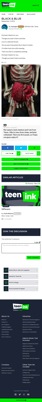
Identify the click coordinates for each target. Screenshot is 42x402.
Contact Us (5, 322)
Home (3, 14)
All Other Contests (7, 373)
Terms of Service (6, 337)
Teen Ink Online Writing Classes (31, 375)
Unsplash (16, 119)
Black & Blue (31, 14)
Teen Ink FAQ (5, 332)
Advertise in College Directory (31, 324)
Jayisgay (14, 26)
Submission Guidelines (29, 348)
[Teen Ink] (10, 5)
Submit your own (21, 168)
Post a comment (20, 159)
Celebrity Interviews (7, 329)
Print (4, 62)
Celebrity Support (6, 327)
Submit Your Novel (28, 346)
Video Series (26, 380)
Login (36, 242)
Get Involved (26, 356)
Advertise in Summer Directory (31, 327)
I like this (12, 153)
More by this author (15, 29)
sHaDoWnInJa (8, 213)
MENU (35, 5)
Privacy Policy (5, 334)
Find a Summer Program (17, 288)
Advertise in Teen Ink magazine (31, 319)
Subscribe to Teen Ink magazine (31, 358)
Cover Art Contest (6, 368)
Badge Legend (26, 382)
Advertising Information (29, 322)
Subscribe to (19, 270)
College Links (26, 372)
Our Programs (5, 324)
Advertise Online (27, 329)
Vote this (32, 153)
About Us (4, 319)
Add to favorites (20, 164)
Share (4, 144)
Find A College (13, 282)
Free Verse (20, 14)
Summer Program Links (29, 370)
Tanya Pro (9, 119)
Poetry (11, 14)
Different (6, 209)
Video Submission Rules (29, 351)
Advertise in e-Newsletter (30, 332)
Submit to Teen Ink (15, 276)
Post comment (33, 257)
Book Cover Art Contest (8, 370)
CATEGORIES (20, 400)
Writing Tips (26, 353)
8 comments (7, 219)
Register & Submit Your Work (30, 343)
